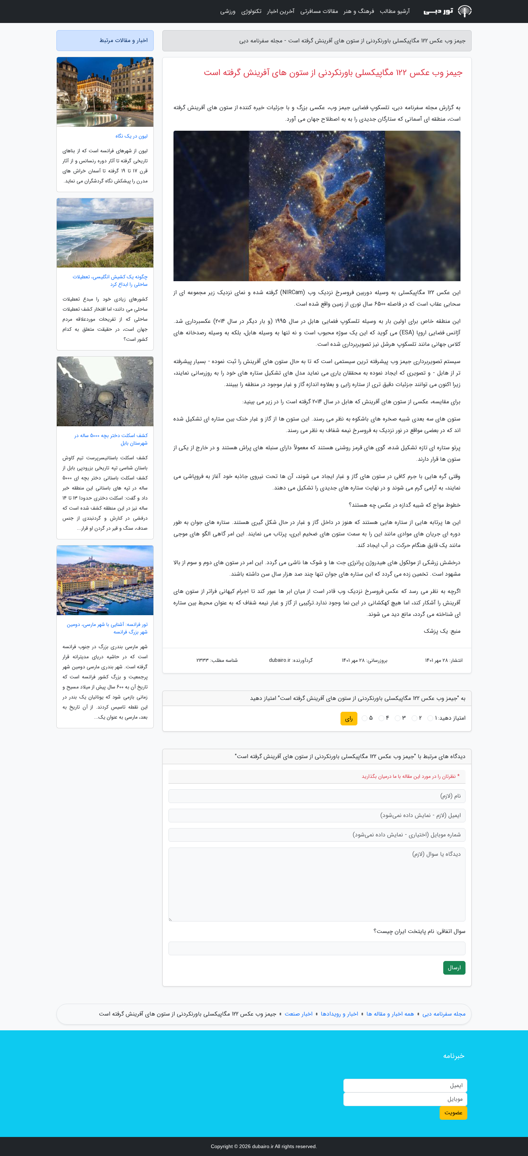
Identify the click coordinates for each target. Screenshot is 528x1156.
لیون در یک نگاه (132, 136)
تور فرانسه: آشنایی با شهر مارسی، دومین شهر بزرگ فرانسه (107, 628)
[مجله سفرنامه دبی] (445, 11)
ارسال (454, 967)
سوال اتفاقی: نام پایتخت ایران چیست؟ (420, 931)
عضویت (453, 1112)
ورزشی (228, 11)
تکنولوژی (251, 11)
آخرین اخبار (281, 11)
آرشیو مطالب (395, 11)
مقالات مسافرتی (319, 11)
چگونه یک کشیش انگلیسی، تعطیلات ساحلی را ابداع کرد (110, 280)
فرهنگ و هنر (359, 11)
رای (349, 718)
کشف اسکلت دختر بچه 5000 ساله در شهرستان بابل (111, 439)
